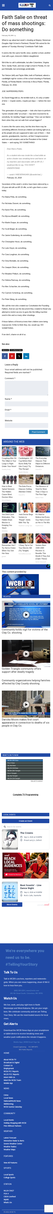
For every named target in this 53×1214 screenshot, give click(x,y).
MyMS (6, 1199)
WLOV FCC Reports (11, 1074)
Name (8, 399)
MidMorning (8, 1104)
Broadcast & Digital (11, 1062)
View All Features (10, 1162)
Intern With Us (9, 1077)
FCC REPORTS (33, 1047)
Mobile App (18, 1042)
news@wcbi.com (32, 990)
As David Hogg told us (11, 98)
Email (8, 409)
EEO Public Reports (25, 1050)
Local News (8, 1098)
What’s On (8, 1202)
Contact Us (8, 1065)
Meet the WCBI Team (12, 1080)
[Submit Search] (50, 5)
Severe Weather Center (13, 1143)
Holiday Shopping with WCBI (15, 1123)
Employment (9, 1068)
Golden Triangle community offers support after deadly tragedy (21, 670)
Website (8, 420)
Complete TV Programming (25, 794)
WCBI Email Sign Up (32, 1042)
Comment (10, 378)
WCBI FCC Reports (11, 1071)
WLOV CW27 (9, 1190)
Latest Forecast (10, 1138)
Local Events (9, 1120)
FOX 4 (6, 1193)
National (5, 350)
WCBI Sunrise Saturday (13, 1107)
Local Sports (9, 1174)
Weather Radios (10, 1146)
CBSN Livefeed (10, 1196)
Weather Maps (9, 1149)
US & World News (16, 350)
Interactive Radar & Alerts (14, 1140)
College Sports (9, 1177)
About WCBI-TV (10, 1059)
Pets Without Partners (12, 1126)
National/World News (12, 1101)
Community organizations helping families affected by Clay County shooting (26, 682)
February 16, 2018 (14, 178)
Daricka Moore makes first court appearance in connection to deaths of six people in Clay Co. (25, 722)
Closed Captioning (19, 1047)
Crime (6, 1095)
